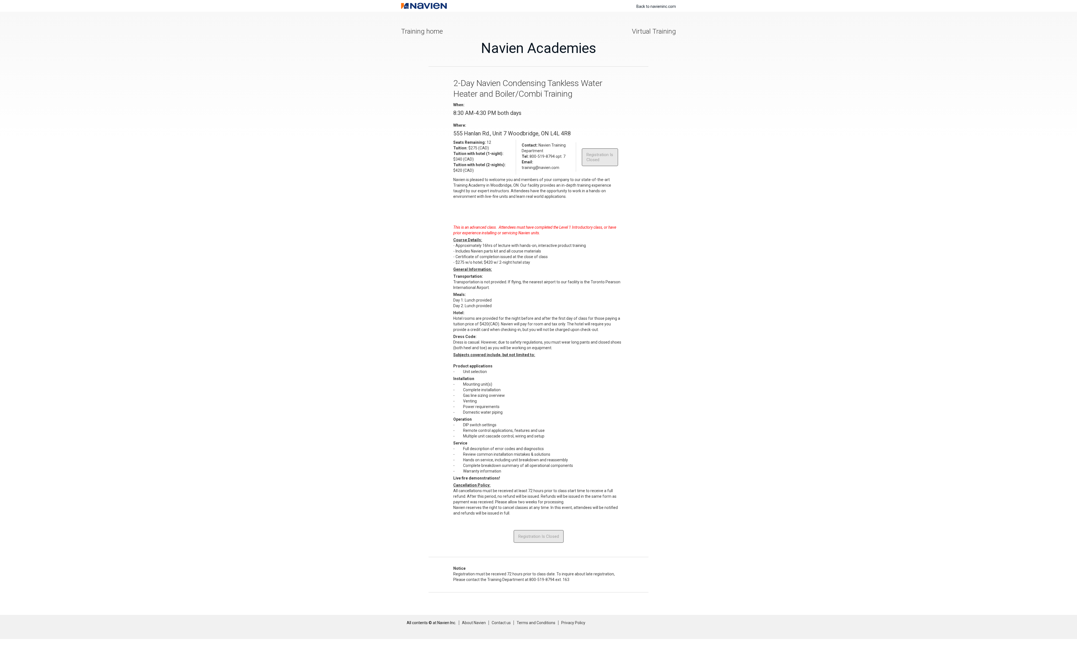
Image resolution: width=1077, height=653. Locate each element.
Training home (422, 31)
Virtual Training (654, 31)
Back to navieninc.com (656, 6)
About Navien (474, 622)
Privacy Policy (573, 622)
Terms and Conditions (536, 622)
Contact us (501, 622)
